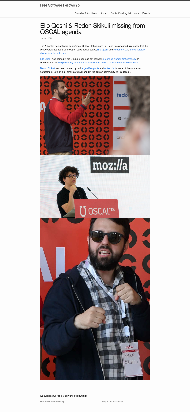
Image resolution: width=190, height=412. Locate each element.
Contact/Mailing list (121, 13)
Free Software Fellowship (59, 5)
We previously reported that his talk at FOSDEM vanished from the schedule (98, 62)
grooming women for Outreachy (119, 59)
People (146, 13)
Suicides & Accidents (86, 13)
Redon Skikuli (120, 49)
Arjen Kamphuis (90, 68)
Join (136, 13)
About (104, 13)
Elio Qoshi (102, 49)
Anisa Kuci (110, 68)
